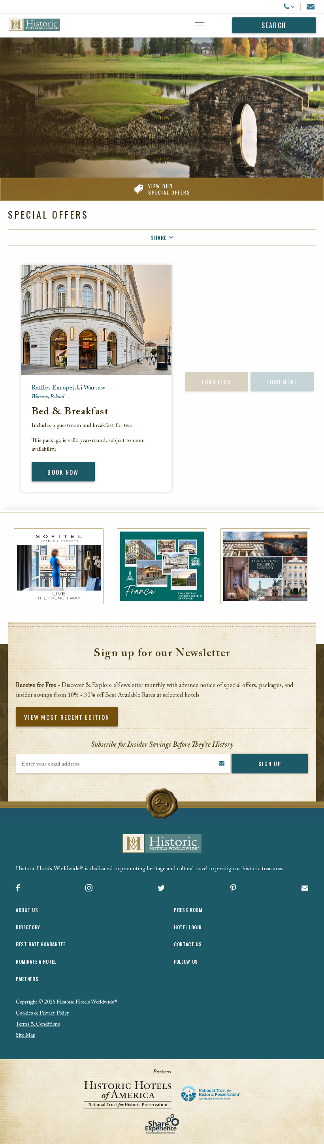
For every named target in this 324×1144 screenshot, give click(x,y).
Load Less (216, 382)
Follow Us (186, 961)
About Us (27, 909)
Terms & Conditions (38, 1024)
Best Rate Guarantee (41, 944)
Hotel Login (188, 927)
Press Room (188, 909)
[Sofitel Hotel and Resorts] (59, 566)
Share (159, 238)
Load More (282, 382)
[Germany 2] (265, 566)
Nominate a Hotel (36, 961)
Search (274, 25)
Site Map (25, 1035)
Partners (27, 978)
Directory (28, 927)
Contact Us (188, 944)
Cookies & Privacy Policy (42, 1013)
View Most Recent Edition (66, 717)
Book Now (63, 472)
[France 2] (162, 566)
